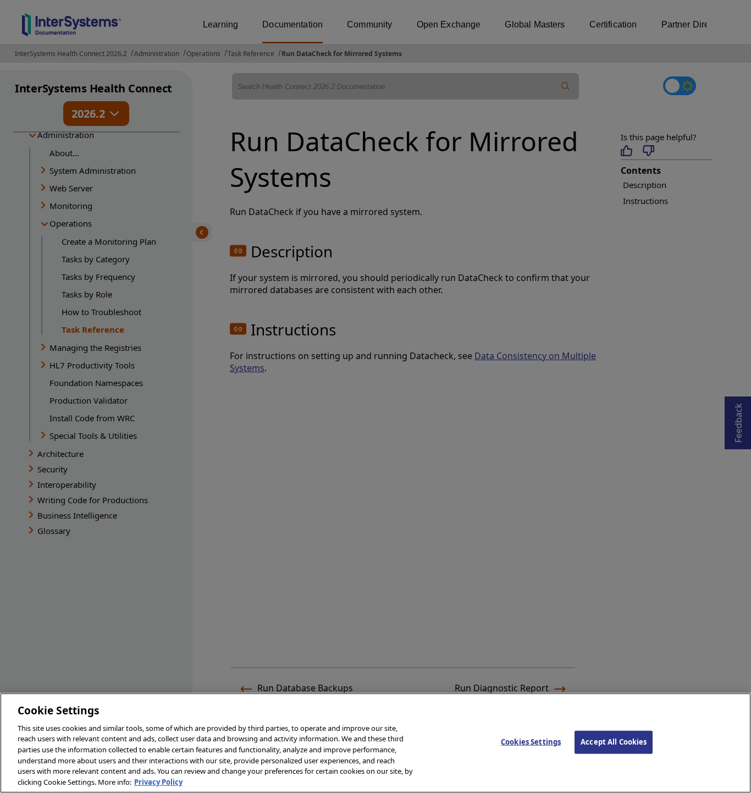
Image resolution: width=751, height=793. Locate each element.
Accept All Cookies (614, 742)
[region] (375, 743)
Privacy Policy (158, 781)
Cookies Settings (531, 742)
